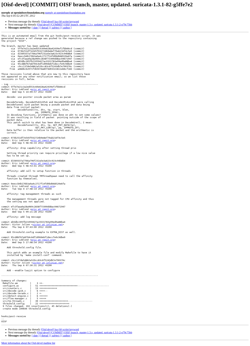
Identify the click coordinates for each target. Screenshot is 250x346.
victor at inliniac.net (48, 224)
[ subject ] (55, 27)
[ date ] (35, 27)
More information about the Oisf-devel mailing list (28, 343)
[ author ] (66, 27)
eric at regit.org (42, 89)
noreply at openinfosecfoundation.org (65, 12)
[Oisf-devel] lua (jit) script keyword (60, 21)
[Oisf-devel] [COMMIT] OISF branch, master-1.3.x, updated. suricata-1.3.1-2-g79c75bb (84, 24)
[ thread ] (45, 27)
